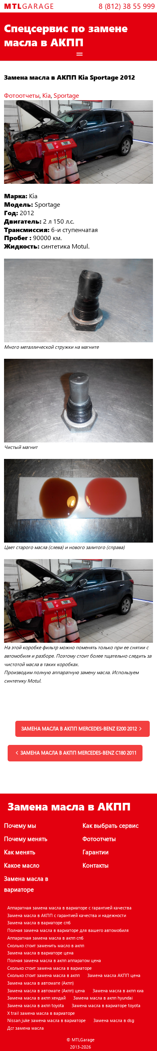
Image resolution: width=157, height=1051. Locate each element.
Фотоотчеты (21, 95)
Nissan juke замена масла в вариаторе (46, 1020)
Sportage (66, 95)
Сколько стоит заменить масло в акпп (45, 945)
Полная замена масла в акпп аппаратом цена (54, 960)
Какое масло (21, 865)
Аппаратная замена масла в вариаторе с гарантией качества (69, 907)
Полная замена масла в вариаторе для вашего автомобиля (68, 930)
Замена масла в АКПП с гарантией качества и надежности (66, 915)
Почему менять (26, 839)
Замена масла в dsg (113, 1020)
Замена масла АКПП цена (113, 975)
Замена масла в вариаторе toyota (106, 1005)
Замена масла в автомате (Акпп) (40, 982)
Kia (46, 95)
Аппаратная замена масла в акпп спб (45, 937)
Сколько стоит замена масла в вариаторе (49, 968)
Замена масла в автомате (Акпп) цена (46, 990)
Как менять (19, 852)
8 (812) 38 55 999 (127, 6)
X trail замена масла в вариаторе (41, 1013)
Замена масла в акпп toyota (35, 1005)
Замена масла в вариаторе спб (38, 922)
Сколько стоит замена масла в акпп (43, 975)
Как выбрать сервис (110, 825)
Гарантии (96, 852)
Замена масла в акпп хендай (36, 997)
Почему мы (20, 825)
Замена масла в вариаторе (26, 883)
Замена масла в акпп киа (118, 990)
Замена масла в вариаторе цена (40, 952)
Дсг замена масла (25, 1027)
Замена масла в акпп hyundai (103, 997)
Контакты (96, 865)
